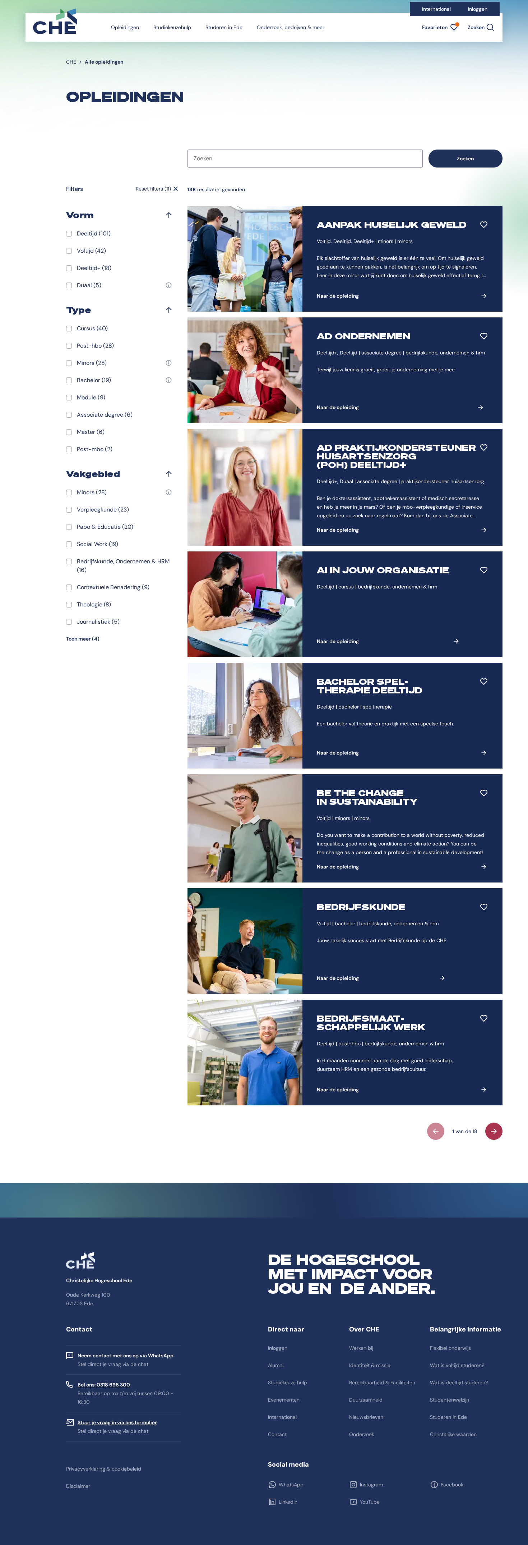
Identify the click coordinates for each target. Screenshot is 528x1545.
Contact (277, 1434)
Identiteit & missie (369, 1365)
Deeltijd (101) (94, 233)
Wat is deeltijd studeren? (459, 1382)
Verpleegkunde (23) (103, 509)
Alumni (275, 1365)
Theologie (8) (94, 604)
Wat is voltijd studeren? (457, 1365)
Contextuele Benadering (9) (113, 587)
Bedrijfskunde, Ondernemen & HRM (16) (123, 566)
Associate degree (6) (105, 414)
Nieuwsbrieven (366, 1417)
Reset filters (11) (153, 188)
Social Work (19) (97, 544)
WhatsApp (291, 1484)
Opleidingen (125, 27)
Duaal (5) (89, 285)
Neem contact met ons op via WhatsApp (125, 1355)
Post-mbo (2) (94, 449)
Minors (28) (92, 363)
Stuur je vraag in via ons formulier (117, 1422)
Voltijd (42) (91, 251)
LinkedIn (288, 1502)
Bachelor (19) (94, 380)
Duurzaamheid (366, 1400)
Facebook (452, 1484)
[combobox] (305, 159)
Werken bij (361, 1348)
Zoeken (465, 158)
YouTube (370, 1502)
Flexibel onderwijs (450, 1348)
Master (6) (91, 432)
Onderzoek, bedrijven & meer (290, 27)
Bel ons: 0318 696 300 (104, 1384)
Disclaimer (78, 1486)
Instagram (371, 1484)
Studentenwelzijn (449, 1400)
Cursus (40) (92, 328)
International (436, 9)
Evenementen (284, 1400)
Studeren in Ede (223, 27)
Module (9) (91, 397)
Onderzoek (361, 1434)
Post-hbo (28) (95, 345)
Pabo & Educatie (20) (105, 527)
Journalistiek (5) (98, 621)
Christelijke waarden (453, 1434)
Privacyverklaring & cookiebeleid (103, 1469)
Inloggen (477, 9)
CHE (71, 62)
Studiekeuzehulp (172, 27)
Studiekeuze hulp (287, 1382)
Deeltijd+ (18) (94, 268)
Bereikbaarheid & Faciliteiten (382, 1382)
